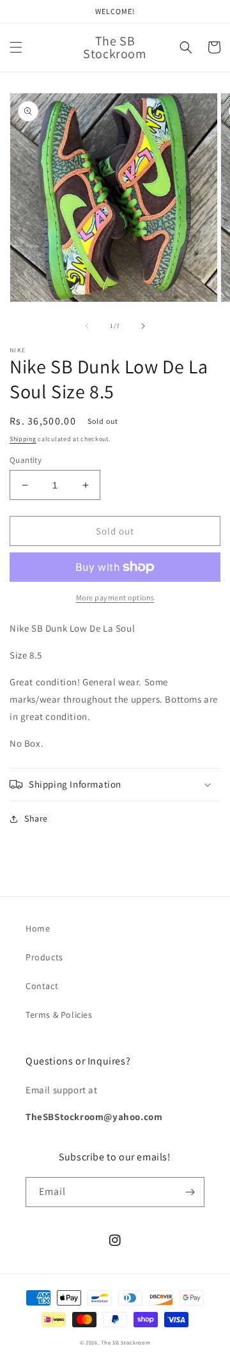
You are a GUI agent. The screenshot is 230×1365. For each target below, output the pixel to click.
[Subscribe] (190, 1192)
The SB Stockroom (125, 1342)
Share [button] (36, 818)
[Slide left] (87, 326)
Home (38, 928)
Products (44, 957)
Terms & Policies (59, 1014)
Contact (42, 986)
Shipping (23, 439)
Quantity (26, 460)
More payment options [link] (115, 597)
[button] (16, 47)
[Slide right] (143, 326)
